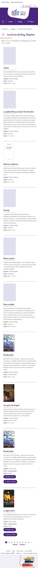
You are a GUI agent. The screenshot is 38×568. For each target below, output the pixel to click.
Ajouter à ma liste (11, 481)
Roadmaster (8, 354)
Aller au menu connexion (16, 2)
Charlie (6, 210)
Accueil (13, 29)
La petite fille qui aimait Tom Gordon (18, 111)
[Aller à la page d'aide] (35, 6)
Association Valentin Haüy (30, 553)
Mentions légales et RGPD (7, 553)
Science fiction (12, 471)
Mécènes (19, 553)
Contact (8, 551)
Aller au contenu (5, 2)
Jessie (6, 67)
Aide (13, 551)
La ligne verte (9, 510)
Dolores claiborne (10, 164)
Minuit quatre (9, 258)
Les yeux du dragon (11, 405)
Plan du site (20, 551)
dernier (22, 544)
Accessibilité (28, 551)
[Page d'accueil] (15, 15)
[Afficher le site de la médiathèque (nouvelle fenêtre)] (23, 15)
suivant (15, 544)
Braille (20, 22)
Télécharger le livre (9, 476)
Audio (10, 22)
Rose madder (8, 304)
